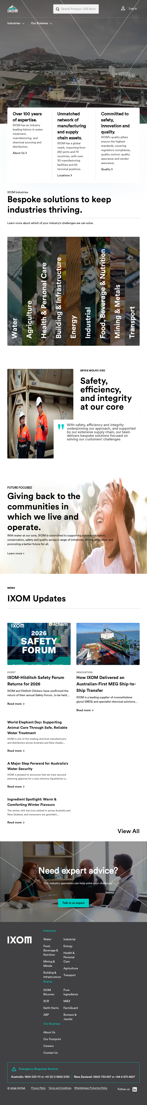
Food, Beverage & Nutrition (50, 950)
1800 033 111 (33, 1076)
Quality (106, 169)
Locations (63, 175)
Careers (48, 1046)
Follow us (124, 1089)
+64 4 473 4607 (125, 1076)
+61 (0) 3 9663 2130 (57, 1076)
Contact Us (50, 1052)
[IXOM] (19, 9)
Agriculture (70, 968)
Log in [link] (132, 8)
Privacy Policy (38, 1088)
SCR (46, 1001)
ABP (46, 1014)
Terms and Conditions (60, 1088)
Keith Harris (51, 1008)
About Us (19, 153)
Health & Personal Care (69, 957)
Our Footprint (52, 1039)
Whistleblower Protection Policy (90, 1088)
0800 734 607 (102, 1076)
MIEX (66, 1001)
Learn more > (15, 553)
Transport (69, 975)
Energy (67, 946)
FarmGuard (70, 1008)
